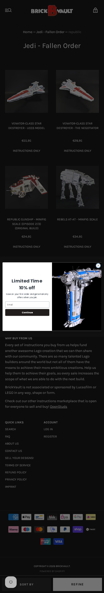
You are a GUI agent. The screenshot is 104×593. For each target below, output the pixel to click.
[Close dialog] (98, 265)
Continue (27, 312)
